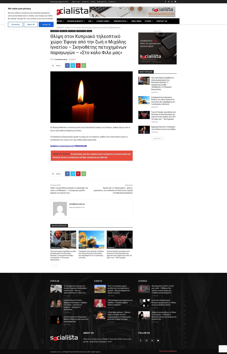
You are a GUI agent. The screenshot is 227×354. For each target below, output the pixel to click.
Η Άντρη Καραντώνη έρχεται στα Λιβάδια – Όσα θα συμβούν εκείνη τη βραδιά (120, 302)
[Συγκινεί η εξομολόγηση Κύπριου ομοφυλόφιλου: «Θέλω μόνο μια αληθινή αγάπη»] (144, 303)
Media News (63, 31)
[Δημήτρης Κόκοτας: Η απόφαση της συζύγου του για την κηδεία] (144, 130)
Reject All (31, 24)
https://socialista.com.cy (77, 207)
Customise (15, 24)
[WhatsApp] (83, 65)
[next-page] (55, 265)
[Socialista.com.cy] (51, 59)
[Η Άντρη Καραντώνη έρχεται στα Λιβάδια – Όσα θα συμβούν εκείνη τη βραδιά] (100, 303)
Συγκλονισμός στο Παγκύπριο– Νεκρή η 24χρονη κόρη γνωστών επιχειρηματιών (76, 319)
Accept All (46, 24)
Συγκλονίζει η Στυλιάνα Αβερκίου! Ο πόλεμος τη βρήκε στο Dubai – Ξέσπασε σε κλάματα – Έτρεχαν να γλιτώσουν (75, 304)
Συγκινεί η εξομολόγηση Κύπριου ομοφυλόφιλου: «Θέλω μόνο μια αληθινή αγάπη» (164, 302)
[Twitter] (172, 1)
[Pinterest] (78, 65)
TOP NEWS (72, 31)
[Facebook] (165, 1)
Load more (156, 138)
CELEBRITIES (60, 28)
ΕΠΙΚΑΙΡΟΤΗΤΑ (81, 31)
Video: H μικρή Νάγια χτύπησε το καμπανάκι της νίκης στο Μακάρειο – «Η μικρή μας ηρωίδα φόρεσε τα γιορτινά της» (69, 190)
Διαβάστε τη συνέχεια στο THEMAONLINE (68, 146)
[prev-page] (51, 265)
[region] (31, 17)
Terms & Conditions (168, 351)
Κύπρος (89, 31)
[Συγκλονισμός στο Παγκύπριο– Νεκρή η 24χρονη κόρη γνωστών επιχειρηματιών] (56, 320)
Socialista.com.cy (61, 59)
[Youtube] (175, 1)
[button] (174, 21)
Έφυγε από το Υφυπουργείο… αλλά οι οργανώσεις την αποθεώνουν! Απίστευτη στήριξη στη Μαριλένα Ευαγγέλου (113, 190)
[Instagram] (168, 1)
